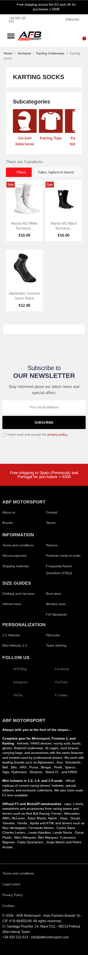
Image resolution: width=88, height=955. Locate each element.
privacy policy (57, 434)
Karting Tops (51, 138)
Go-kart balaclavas (24, 141)
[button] (11, 36)
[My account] (68, 36)
